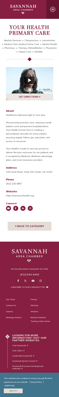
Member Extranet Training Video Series (40, 319)
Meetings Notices (14, 317)
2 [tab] (33, 89)
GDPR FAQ (9, 385)
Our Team (10, 299)
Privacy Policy (36, 382)
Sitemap (34, 305)
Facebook (15, 208)
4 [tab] (41, 89)
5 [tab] (45, 89)
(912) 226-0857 (14, 183)
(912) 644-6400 (29, 274)
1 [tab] (29, 89)
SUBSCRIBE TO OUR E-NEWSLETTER (28, 287)
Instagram (30, 208)
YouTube (8, 208)
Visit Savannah (19, 345)
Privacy (34, 299)
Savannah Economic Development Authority (27, 367)
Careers (9, 311)
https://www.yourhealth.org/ (20, 195)
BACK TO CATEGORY (30, 226)
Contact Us (11, 305)
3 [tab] (37, 89)
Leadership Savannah (22, 356)
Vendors (34, 311)
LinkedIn (22, 208)
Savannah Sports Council (23, 361)
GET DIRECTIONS (29, 96)
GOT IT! (13, 391)
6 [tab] (49, 89)
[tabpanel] (29, 80)
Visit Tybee (17, 350)
